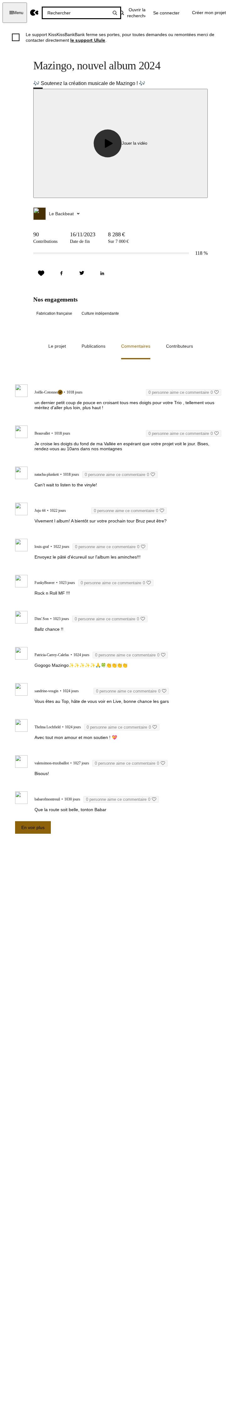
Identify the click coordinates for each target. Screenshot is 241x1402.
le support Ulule (87, 40)
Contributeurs (179, 346)
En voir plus (33, 827)
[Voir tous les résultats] (115, 13)
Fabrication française (54, 313)
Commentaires (135, 346)
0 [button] (180, 392)
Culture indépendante (100, 313)
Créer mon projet (209, 12)
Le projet (57, 346)
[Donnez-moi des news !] (41, 273)
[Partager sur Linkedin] (102, 273)
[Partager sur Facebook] (61, 273)
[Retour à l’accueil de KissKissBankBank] (34, 12)
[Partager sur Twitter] (82, 273)
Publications (93, 346)
